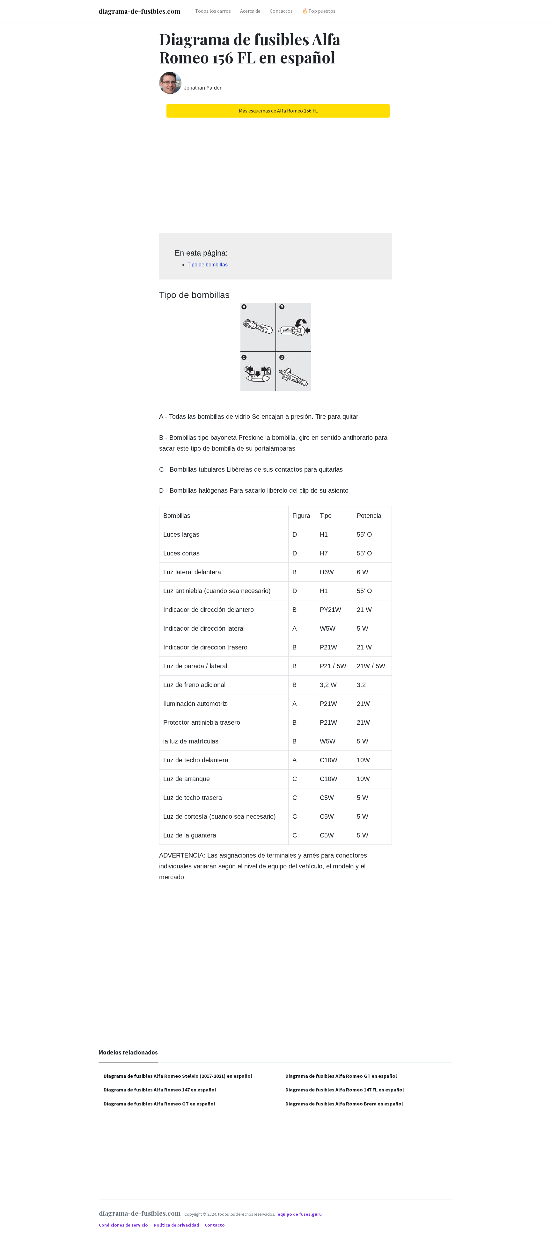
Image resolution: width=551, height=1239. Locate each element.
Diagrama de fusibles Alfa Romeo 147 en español (160, 1089)
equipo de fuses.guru (300, 1214)
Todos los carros (213, 11)
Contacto (215, 1225)
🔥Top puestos (318, 11)
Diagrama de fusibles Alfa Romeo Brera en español (344, 1103)
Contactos (281, 11)
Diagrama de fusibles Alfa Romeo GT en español (159, 1103)
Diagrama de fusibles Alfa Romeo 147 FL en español (344, 1089)
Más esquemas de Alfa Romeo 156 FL (278, 110)
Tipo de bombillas (207, 264)
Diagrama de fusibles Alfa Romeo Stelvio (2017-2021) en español (178, 1076)
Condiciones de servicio (124, 1225)
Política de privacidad (177, 1225)
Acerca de (250, 11)
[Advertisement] (275, 173)
